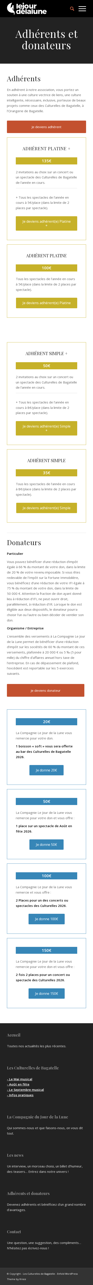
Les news (15, 1155)
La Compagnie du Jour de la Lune (37, 1116)
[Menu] (80, 8)
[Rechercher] (70, 8)
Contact (14, 1231)
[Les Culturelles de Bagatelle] (38, 8)
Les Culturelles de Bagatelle (33, 1067)
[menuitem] (70, 8)
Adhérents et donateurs (28, 1193)
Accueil (13, 1035)
